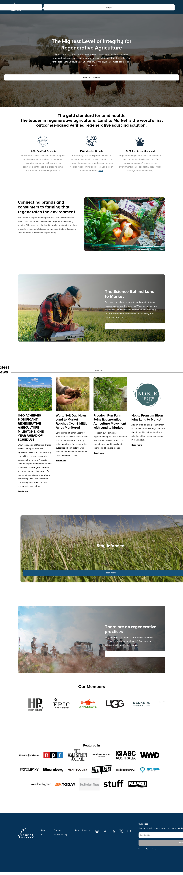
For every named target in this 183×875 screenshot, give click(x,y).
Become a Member (91, 77)
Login (109, 13)
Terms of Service (82, 830)
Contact (57, 830)
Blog (43, 830)
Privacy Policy (60, 834)
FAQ (43, 834)
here (100, 170)
